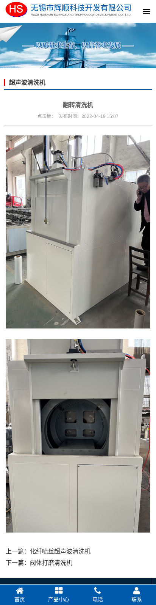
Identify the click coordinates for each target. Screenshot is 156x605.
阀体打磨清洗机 (51, 562)
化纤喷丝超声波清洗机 (60, 551)
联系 (136, 599)
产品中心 (58, 599)
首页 (19, 599)
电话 (97, 599)
